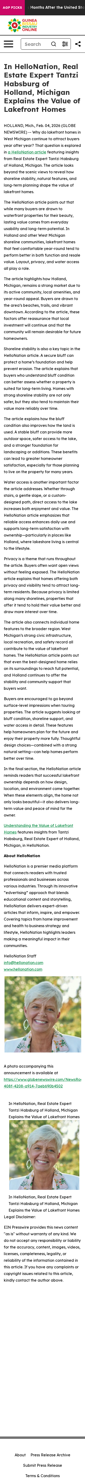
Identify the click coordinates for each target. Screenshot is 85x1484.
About (20, 1455)
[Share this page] (78, 44)
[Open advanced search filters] (65, 44)
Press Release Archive (50, 1455)
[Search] (53, 44)
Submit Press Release (42, 1465)
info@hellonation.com (23, 962)
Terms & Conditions (42, 1475)
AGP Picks (12, 7)
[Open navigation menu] (8, 44)
